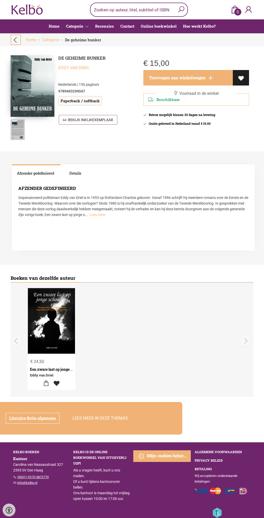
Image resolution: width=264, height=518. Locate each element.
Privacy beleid (209, 460)
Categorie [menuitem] (75, 26)
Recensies (104, 26)
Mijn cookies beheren (167, 455)
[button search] (181, 10)
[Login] (248, 10)
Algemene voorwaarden (218, 452)
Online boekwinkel (159, 26)
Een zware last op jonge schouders (59, 369)
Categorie (50, 39)
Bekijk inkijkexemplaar (90, 120)
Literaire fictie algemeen (32, 418)
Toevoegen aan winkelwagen (177, 77)
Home (54, 26)
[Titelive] (217, 512)
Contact (127, 26)
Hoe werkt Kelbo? (199, 26)
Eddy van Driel (74, 67)
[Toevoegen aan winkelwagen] (46, 383)
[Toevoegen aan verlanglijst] (241, 78)
